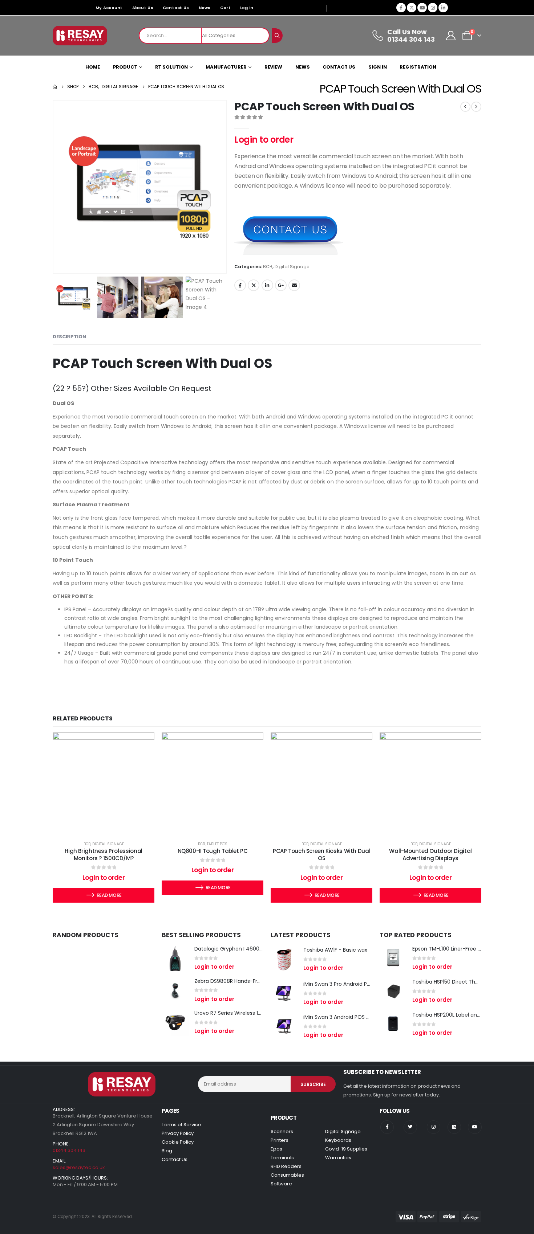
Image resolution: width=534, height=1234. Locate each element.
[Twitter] (410, 1127)
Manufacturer (226, 67)
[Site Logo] (80, 35)
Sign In (377, 67)
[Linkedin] (454, 1127)
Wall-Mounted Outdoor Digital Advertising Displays (430, 854)
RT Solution (171, 67)
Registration (418, 67)
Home (92, 67)
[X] (411, 7)
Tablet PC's (217, 844)
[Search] (277, 35)
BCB (267, 266)
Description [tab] (69, 336)
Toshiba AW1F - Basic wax (335, 949)
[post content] (103, 783)
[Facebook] (401, 7)
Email (294, 285)
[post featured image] (175, 958)
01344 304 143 (69, 1150)
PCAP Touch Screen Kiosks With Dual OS (321, 854)
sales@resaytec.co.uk (79, 1167)
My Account (109, 8)
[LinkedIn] (443, 7)
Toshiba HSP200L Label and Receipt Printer (465, 1014)
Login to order (263, 140)
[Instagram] (432, 7)
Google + (281, 285)
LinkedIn (267, 285)
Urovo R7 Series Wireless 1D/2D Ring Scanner (249, 1013)
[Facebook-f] (387, 1127)
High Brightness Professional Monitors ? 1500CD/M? (103, 854)
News (205, 8)
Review (273, 67)
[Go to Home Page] (55, 86)
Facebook (240, 285)
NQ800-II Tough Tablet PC (213, 851)
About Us (142, 8)
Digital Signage (292, 266)
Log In (247, 8)
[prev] (465, 107)
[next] (476, 107)
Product (125, 67)
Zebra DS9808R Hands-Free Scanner (240, 981)
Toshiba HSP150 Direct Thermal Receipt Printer (470, 981)
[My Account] (451, 35)
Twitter (253, 285)
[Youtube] (422, 7)
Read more (109, 895)
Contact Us (176, 8)
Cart (225, 8)
